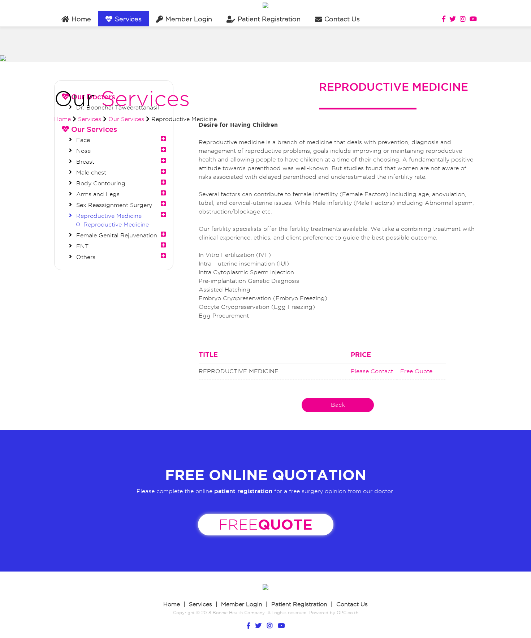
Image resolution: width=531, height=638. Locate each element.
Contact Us (352, 604)
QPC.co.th (347, 612)
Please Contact (372, 371)
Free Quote (416, 371)
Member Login (241, 604)
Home (171, 604)
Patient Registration (299, 604)
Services (128, 19)
